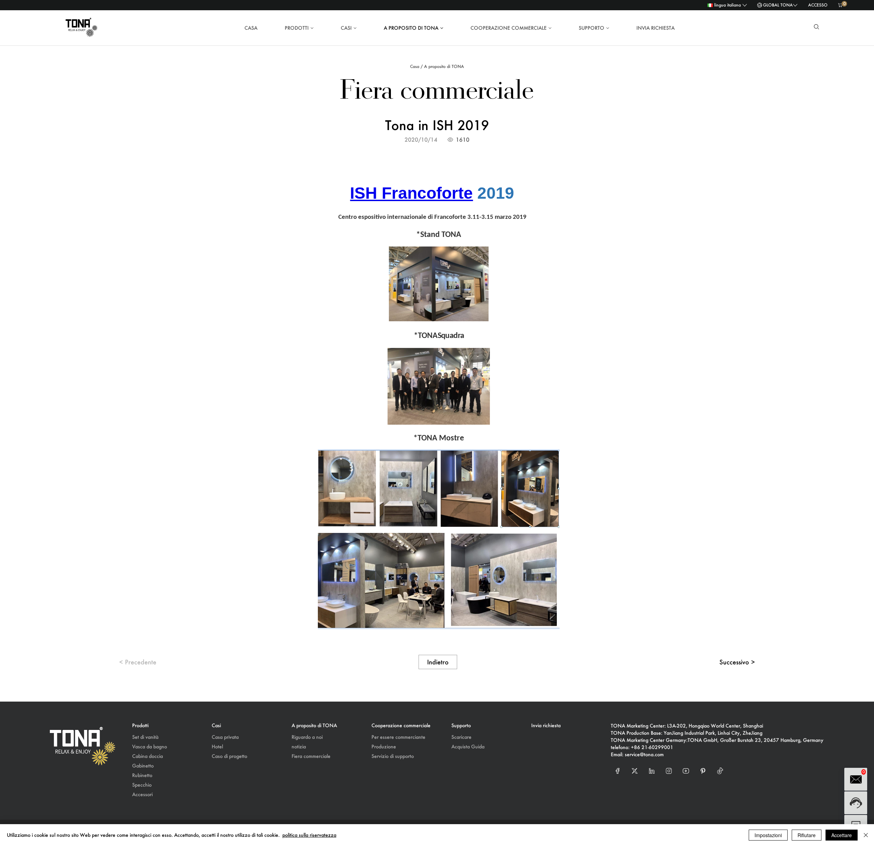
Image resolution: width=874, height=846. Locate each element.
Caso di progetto (229, 756)
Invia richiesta (655, 28)
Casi (346, 28)
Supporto (591, 28)
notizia (299, 746)
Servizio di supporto (392, 756)
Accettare (841, 835)
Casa (250, 28)
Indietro (438, 662)
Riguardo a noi (307, 737)
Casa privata (225, 737)
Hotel (217, 746)
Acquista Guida (467, 746)
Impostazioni (768, 835)
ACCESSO (818, 5)
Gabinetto (143, 765)
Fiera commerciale (311, 756)
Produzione (383, 746)
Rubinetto (142, 775)
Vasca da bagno (149, 746)
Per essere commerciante (398, 737)
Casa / (416, 66)
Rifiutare (807, 835)
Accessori (142, 794)
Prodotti (297, 28)
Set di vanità (145, 737)
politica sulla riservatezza (309, 835)
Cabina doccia (147, 756)
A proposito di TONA (411, 28)
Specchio (142, 784)
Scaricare (461, 737)
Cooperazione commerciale (508, 28)
